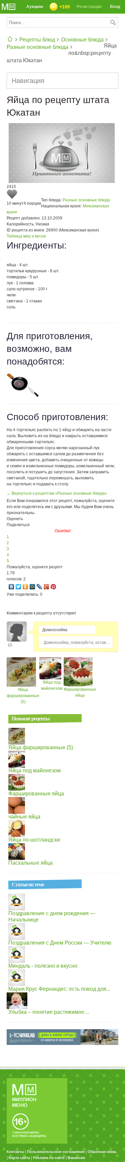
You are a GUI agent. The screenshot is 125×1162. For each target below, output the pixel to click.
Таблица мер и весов (26, 236)
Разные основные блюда (37, 47)
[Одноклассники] (25, 586)
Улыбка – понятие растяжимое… (49, 1012)
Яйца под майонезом (34, 770)
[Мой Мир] (32, 586)
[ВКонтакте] (11, 586)
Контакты (15, 1152)
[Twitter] (18, 586)
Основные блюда (82, 39)
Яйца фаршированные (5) (23, 695)
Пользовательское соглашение (56, 1152)
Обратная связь (102, 1152)
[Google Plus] (46, 586)
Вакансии (76, 1158)
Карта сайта (19, 1158)
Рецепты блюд (37, 39)
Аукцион (34, 6)
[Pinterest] (53, 586)
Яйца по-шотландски (34, 840)
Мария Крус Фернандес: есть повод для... (59, 989)
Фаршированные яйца (36, 793)
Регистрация (89, 6)
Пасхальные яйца (30, 863)
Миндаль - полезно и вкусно (42, 966)
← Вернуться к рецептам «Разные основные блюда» (57, 493)
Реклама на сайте (49, 1158)
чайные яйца (24, 816)
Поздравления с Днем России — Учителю (59, 943)
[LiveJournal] (39, 586)
